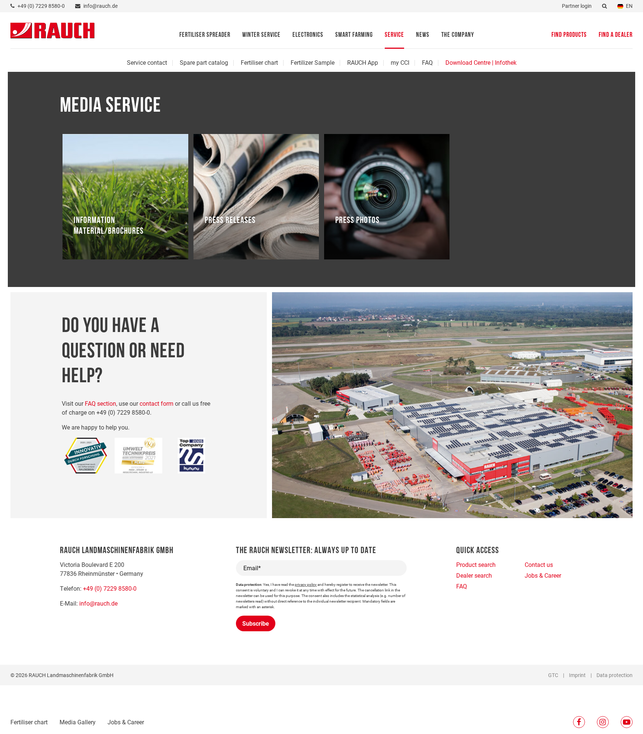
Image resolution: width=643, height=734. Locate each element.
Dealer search (474, 575)
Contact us (539, 564)
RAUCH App (362, 62)
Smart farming (354, 35)
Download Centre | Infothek (480, 62)
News (422, 35)
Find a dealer (616, 35)
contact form (156, 403)
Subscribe (255, 623)
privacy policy (306, 584)
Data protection (614, 675)
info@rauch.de (98, 603)
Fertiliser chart (259, 62)
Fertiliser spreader (204, 35)
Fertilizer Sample (313, 62)
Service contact (147, 62)
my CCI (400, 62)
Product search (476, 564)
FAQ (427, 62)
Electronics (307, 35)
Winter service (261, 35)
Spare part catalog (204, 62)
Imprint (577, 675)
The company (457, 35)
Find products (569, 35)
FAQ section (100, 403)
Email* (252, 567)
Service (394, 35)
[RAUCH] (52, 29)
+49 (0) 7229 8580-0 (110, 588)
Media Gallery (78, 722)
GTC (553, 675)
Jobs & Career (126, 722)
